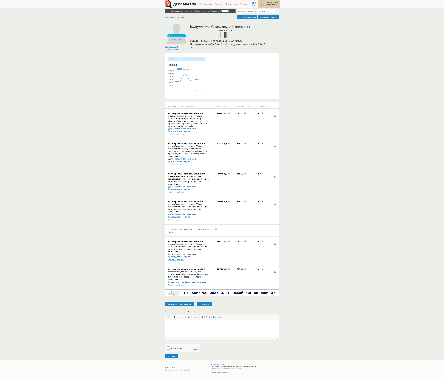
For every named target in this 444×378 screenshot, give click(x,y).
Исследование (231, 4)
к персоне (189, 311)
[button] (168, 317)
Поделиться (204, 304)
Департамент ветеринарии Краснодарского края (182, 129)
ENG (254, 3)
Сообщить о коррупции (247, 17)
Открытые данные (218, 364)
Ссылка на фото (176, 39)
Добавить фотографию (176, 36)
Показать (171, 232)
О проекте (218, 4)
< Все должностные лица (174, 17)
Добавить (171, 356)
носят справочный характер (232, 368)
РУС (254, 5)
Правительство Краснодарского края (187, 282)
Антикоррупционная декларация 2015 (186, 269)
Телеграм (244, 4)
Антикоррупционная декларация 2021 (186, 113)
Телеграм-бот (206, 4)
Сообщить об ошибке (268, 17)
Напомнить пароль (271, 4)
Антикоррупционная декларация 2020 (186, 143)
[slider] (169, 95)
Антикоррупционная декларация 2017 (186, 241)
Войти (268, 2)
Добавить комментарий (179, 311)
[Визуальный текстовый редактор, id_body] (222, 328)
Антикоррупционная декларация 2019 (186, 174)
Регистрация (274, 2)
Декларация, (173, 106)
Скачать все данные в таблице (179, 304)
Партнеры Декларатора (220, 372)
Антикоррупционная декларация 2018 (186, 201)
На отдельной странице (193, 59)
